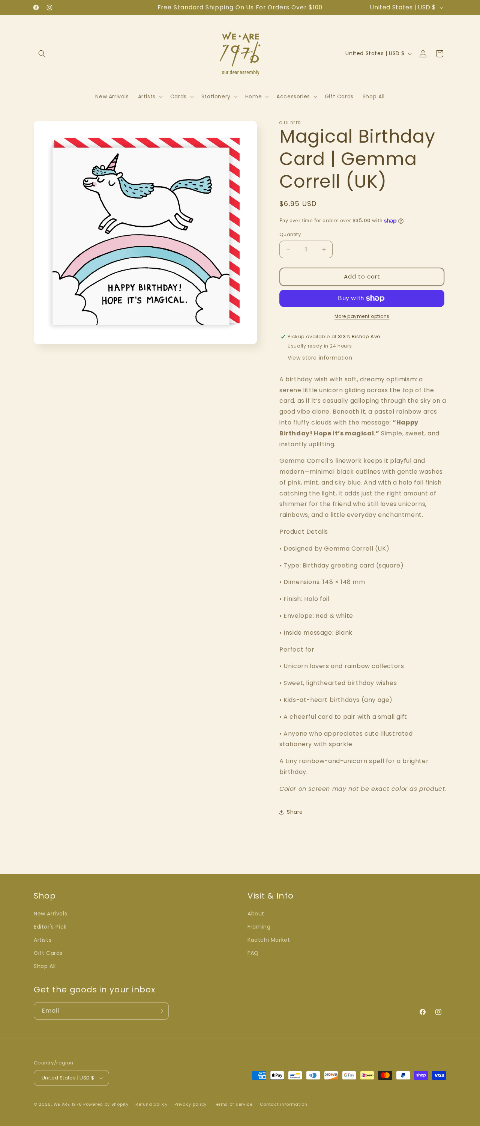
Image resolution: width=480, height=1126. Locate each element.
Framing (259, 926)
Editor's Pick (50, 926)
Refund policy (151, 1104)
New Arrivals (50, 913)
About (256, 913)
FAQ (253, 953)
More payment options (362, 316)
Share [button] (295, 812)
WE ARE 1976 (68, 1104)
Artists (42, 940)
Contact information (284, 1104)
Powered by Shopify (106, 1104)
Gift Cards (48, 953)
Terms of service (233, 1104)
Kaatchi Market (269, 940)
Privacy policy (190, 1104)
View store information (320, 357)
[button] (42, 53)
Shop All (45, 966)
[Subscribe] (160, 1011)
